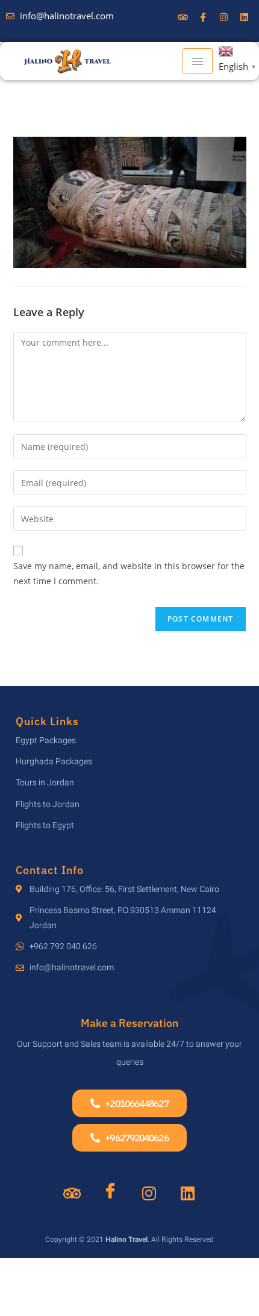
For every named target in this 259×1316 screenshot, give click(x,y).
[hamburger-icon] (198, 61)
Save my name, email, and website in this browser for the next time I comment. (129, 573)
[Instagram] (149, 1194)
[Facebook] (110, 1188)
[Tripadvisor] (72, 1194)
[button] (129, 1103)
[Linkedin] (187, 1194)
